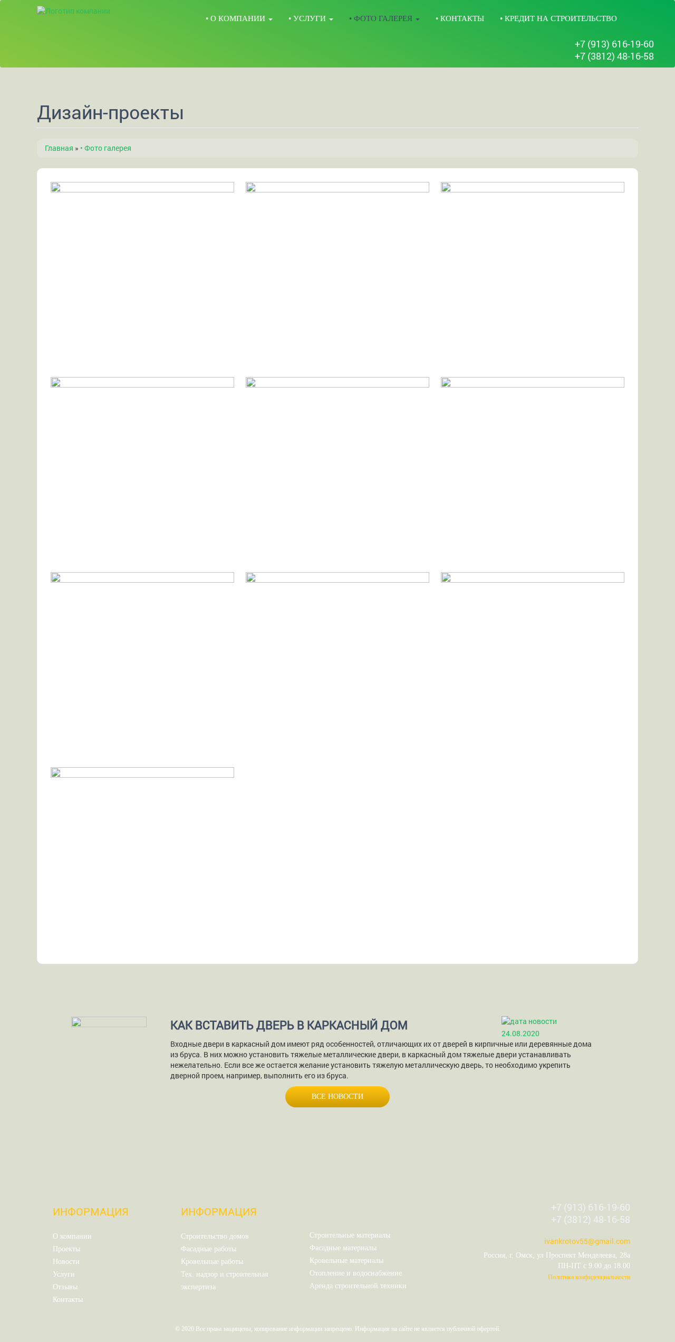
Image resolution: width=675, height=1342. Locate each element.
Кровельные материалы (346, 1260)
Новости (66, 1262)
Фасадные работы (208, 1249)
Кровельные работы (212, 1262)
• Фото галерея (381, 18)
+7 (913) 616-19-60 (614, 43)
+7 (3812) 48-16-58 (614, 56)
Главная (59, 148)
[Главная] (73, 11)
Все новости (337, 1096)
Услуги (64, 1274)
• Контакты (460, 18)
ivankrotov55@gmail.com (587, 1241)
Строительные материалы (350, 1235)
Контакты (68, 1300)
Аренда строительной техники (358, 1286)
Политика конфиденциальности (589, 1277)
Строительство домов (215, 1236)
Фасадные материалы (343, 1248)
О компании (72, 1236)
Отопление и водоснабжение (356, 1273)
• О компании (236, 18)
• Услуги (308, 18)
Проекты (66, 1249)
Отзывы (65, 1287)
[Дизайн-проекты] (142, 273)
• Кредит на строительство (558, 18)
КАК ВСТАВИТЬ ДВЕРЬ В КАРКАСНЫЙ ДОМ (289, 1024)
